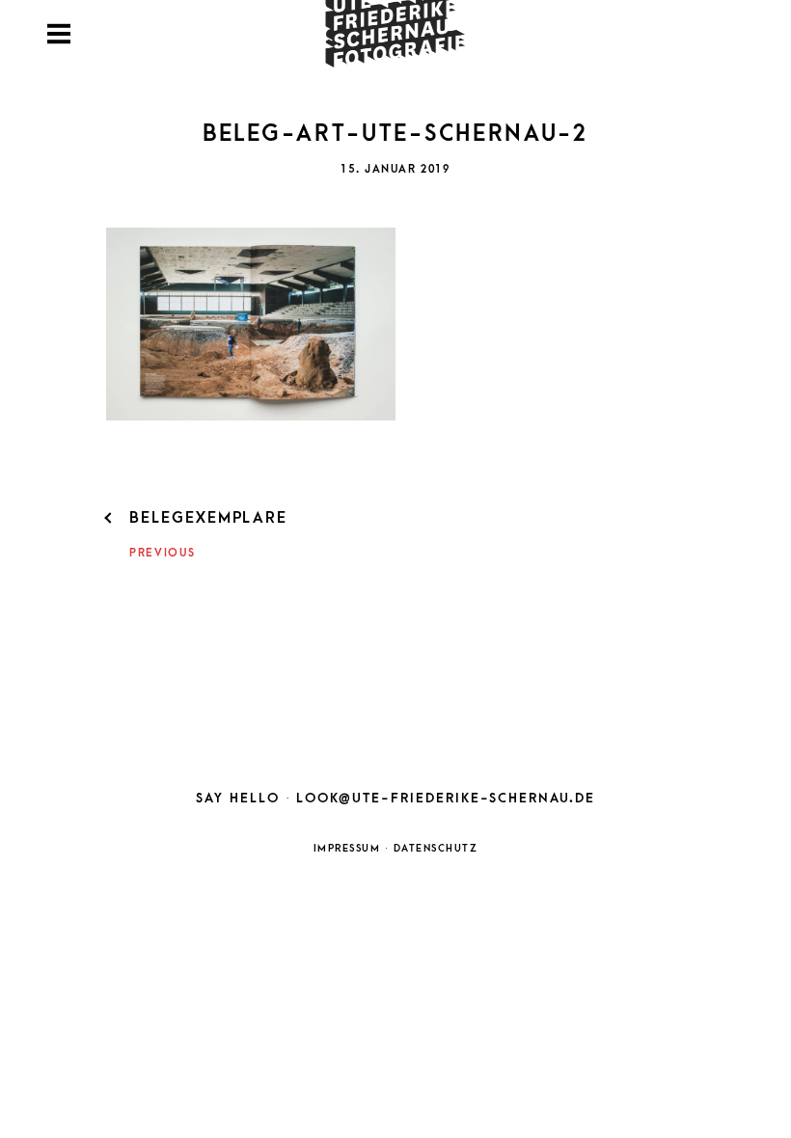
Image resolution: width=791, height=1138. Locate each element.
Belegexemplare (208, 518)
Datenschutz (436, 848)
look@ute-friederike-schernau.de (445, 798)
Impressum (347, 848)
